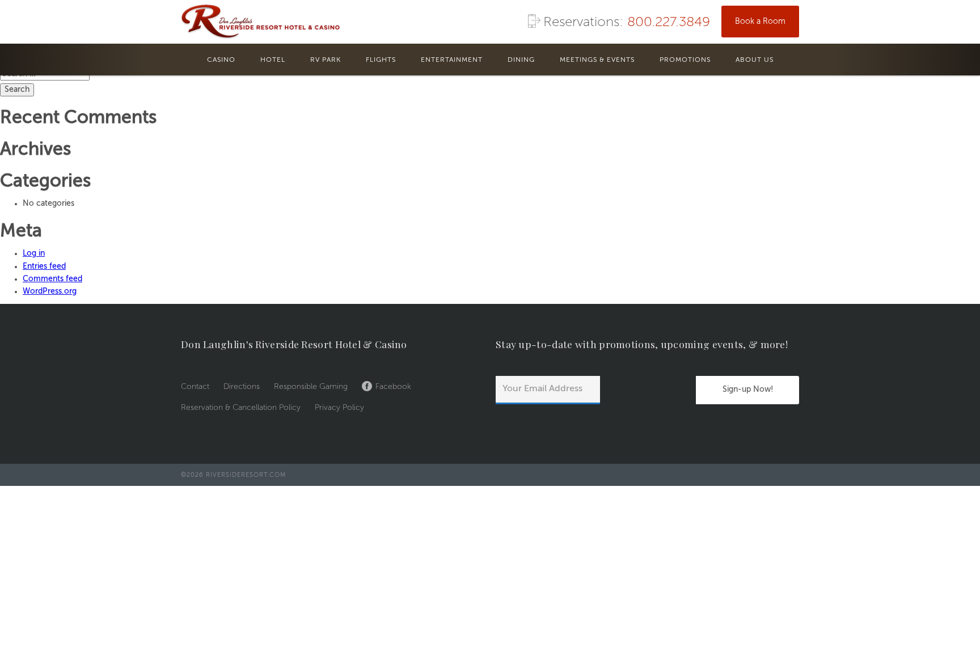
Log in (34, 253)
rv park (325, 60)
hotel (272, 60)
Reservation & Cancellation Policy (241, 408)
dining (521, 60)
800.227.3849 (668, 22)
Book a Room (760, 22)
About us (755, 60)
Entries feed (44, 266)
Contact (195, 387)
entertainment (452, 60)
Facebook (393, 387)
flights (381, 60)
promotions (685, 60)
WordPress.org (50, 291)
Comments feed (52, 279)
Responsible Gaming (311, 387)
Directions (241, 387)
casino (221, 60)
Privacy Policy (339, 408)
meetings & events (597, 60)
